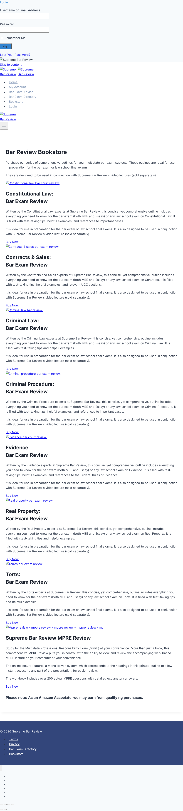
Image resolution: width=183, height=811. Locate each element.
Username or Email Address (20, 10)
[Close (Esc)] (12, 804)
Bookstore (16, 754)
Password (7, 24)
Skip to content (11, 64)
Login (13, 106)
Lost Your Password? (15, 55)
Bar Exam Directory (22, 749)
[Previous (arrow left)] (1, 809)
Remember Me (15, 38)
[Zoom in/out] (1, 804)
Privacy (14, 744)
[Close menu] (1, 768)
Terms (13, 739)
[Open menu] (4, 126)
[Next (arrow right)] (5, 809)
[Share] (9, 804)
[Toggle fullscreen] (5, 804)
